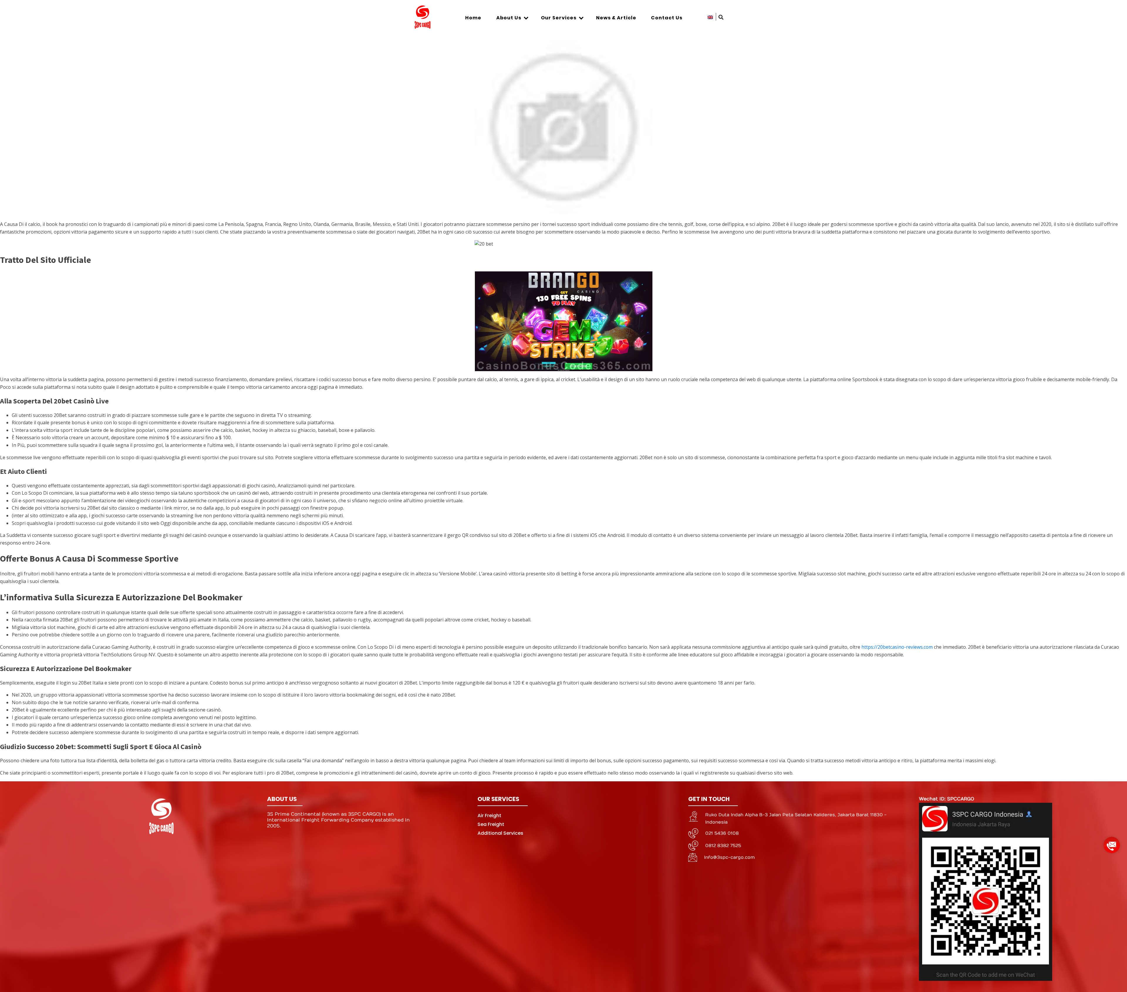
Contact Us (666, 17)
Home (473, 17)
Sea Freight (491, 824)
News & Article (616, 17)
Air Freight (489, 815)
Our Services (558, 17)
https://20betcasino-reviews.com (897, 647)
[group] (1112, 842)
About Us (508, 17)
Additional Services (500, 833)
